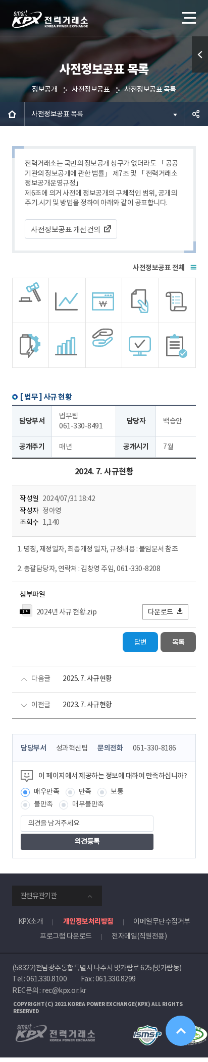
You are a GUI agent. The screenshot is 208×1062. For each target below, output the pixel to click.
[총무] (177, 300)
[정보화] (140, 345)
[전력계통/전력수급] (30, 300)
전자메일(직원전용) (139, 936)
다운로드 (160, 611)
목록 (178, 642)
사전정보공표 (91, 89)
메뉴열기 (188, 18)
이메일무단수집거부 (161, 921)
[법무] (177, 345)
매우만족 (46, 791)
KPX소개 (30, 921)
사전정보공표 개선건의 (65, 229)
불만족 (43, 803)
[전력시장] (67, 300)
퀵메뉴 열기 (200, 54)
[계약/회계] (140, 300)
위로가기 (181, 1031)
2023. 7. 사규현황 (87, 704)
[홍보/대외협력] (104, 345)
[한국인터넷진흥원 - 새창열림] (147, 1029)
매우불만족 (88, 803)
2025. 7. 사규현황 (87, 678)
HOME (12, 114)
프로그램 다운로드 (66, 936)
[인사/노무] (67, 345)
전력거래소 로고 (50, 19)
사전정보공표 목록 (150, 89)
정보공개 (44, 89)
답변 (140, 642)
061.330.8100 (46, 978)
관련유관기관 (38, 895)
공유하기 (196, 114)
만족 (85, 791)
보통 (117, 791)
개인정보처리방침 (88, 921)
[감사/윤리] (30, 345)
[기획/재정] (104, 300)
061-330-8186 (154, 748)
